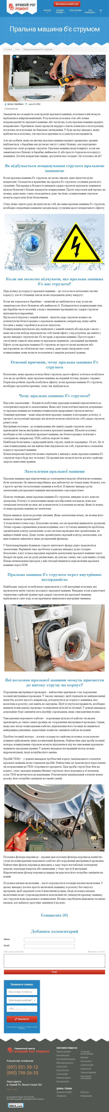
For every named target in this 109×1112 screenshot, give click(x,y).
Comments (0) (11, 109)
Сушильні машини (88, 1072)
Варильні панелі (63, 1078)
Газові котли (86, 1068)
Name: (7, 939)
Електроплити (62, 1070)
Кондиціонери (62, 1081)
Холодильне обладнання (86, 1077)
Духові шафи (62, 1074)
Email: (7, 945)
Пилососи (85, 1092)
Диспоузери (86, 1061)
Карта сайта (12, 1089)
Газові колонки (87, 1065)
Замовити (23, 1019)
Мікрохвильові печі (64, 1063)
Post (54, 972)
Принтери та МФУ (64, 1092)
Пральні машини (63, 1051)
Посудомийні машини (65, 1059)
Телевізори (61, 1096)
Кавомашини (86, 1096)
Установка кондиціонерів (87, 1052)
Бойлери (84, 1057)
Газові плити (61, 1066)
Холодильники (62, 1055)
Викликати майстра (67, 4)
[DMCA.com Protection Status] (16, 1105)
